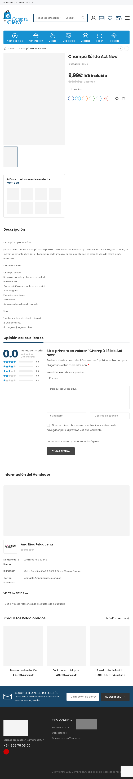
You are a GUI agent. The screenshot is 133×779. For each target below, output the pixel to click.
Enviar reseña (61, 451)
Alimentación (36, 40)
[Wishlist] (110, 18)
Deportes (85, 40)
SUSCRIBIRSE (113, 697)
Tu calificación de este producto (67, 372)
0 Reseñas (89, 82)
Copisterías (69, 40)
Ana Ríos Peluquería (37, 544)
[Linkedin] (98, 98)
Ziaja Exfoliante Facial (109, 670)
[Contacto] (101, 18)
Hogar (99, 40)
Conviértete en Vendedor (62, 738)
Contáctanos (59, 732)
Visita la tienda (13, 593)
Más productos (116, 618)
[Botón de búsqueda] (83, 18)
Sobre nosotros (60, 727)
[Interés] (85, 98)
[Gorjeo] (78, 98)
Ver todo (13, 182)
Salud (13, 48)
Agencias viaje (15, 40)
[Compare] (119, 17)
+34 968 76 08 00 (16, 745)
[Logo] (15, 18)
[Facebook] (71, 98)
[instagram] (6, 751)
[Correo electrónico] (105, 98)
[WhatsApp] (92, 98)
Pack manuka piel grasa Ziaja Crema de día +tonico (66, 672)
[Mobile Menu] (127, 18)
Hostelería (114, 40)
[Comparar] (123, 98)
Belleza (52, 40)
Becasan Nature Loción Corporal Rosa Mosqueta (23, 672)
